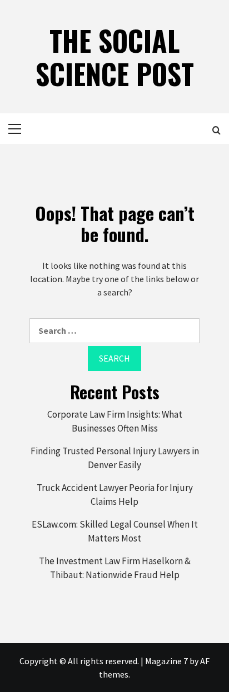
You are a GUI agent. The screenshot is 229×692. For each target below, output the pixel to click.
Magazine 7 (166, 660)
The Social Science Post (115, 56)
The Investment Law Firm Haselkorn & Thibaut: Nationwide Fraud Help (115, 568)
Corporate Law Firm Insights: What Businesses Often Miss (114, 421)
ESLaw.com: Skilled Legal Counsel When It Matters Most (115, 531)
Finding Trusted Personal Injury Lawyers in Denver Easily (115, 458)
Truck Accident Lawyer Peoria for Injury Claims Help (115, 495)
